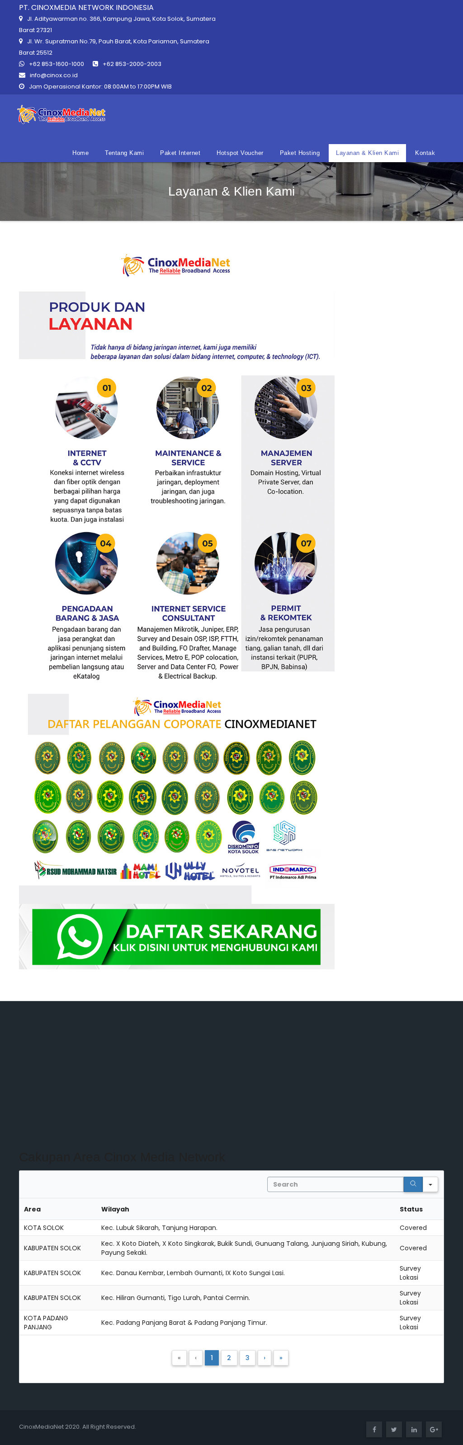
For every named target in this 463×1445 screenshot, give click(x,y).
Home (80, 153)
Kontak (425, 153)
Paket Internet (180, 153)
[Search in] (430, 1184)
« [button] (179, 1357)
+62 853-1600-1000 (56, 64)
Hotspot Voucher (240, 153)
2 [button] (229, 1357)
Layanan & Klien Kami (367, 153)
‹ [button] (196, 1357)
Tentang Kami (124, 153)
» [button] (281, 1357)
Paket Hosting (300, 153)
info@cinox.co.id (54, 75)
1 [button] (212, 1357)
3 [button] (248, 1357)
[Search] (413, 1184)
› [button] (264, 1357)
